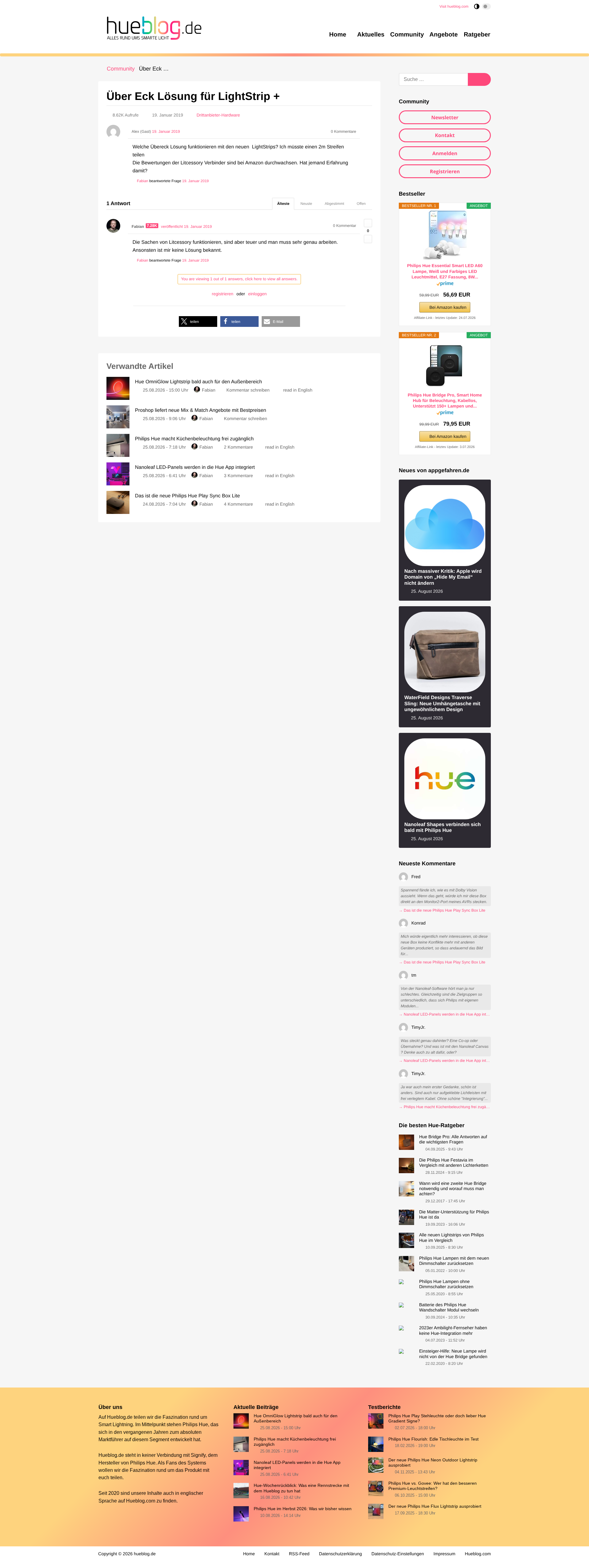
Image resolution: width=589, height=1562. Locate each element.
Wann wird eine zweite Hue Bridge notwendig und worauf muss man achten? (452, 1189)
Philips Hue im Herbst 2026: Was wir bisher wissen (303, 1508)
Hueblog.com (140, 1500)
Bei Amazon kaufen (448, 307)
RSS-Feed (299, 1554)
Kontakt (445, 135)
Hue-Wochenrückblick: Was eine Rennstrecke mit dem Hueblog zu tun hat (301, 1488)
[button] (198, 321)
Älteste (283, 203)
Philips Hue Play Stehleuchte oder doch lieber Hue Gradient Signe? (437, 1418)
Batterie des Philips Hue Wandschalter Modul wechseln (449, 1308)
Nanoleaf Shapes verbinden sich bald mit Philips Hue (442, 827)
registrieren (222, 293)
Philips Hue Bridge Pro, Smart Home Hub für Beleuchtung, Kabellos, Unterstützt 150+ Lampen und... (445, 400)
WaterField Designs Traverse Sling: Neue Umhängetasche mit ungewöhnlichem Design (442, 703)
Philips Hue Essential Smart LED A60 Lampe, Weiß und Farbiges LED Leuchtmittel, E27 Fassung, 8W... (445, 271)
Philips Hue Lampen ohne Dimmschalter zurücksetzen (446, 1284)
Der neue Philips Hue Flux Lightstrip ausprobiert (434, 1506)
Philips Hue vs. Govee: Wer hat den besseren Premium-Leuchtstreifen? (432, 1486)
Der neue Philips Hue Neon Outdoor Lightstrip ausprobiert (432, 1462)
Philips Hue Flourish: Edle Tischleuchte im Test (433, 1439)
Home (249, 1554)
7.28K (152, 226)
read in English (297, 390)
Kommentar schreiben (248, 390)
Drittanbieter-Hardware (218, 115)
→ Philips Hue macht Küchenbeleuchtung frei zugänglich (445, 1107)
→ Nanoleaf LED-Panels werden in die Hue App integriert (445, 1014)
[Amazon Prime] (445, 284)
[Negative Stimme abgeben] (368, 239)
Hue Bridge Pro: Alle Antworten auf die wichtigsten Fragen (453, 1140)
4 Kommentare (238, 504)
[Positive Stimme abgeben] (368, 223)
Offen (361, 203)
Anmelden (444, 153)
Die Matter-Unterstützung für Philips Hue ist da (454, 1215)
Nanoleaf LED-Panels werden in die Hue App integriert (297, 1465)
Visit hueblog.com (454, 6)
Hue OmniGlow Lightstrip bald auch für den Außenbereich (295, 1418)
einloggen (257, 293)
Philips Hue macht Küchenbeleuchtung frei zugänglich (295, 1442)
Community (121, 69)
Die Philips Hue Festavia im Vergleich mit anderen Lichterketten (453, 1163)
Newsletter (445, 117)
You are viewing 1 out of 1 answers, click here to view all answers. (239, 279)
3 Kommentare (238, 475)
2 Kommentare (238, 447)
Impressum (444, 1554)
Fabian (208, 390)
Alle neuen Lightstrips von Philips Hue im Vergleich (451, 1238)
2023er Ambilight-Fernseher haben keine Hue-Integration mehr (453, 1331)
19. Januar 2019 (195, 181)
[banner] (152, 27)
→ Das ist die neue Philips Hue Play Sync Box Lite (442, 910)
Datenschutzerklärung (340, 1554)
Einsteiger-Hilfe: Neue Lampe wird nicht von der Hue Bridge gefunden (453, 1354)
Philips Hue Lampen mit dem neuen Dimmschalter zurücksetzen (454, 1261)
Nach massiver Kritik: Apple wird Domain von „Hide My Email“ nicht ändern (443, 577)
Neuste (306, 203)
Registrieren (445, 171)
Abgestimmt (334, 203)
